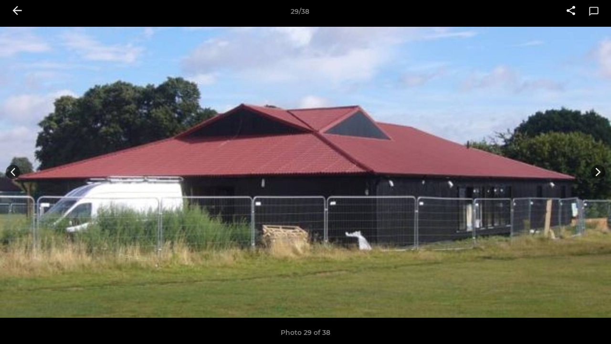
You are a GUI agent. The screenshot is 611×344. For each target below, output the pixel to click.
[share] (571, 11)
